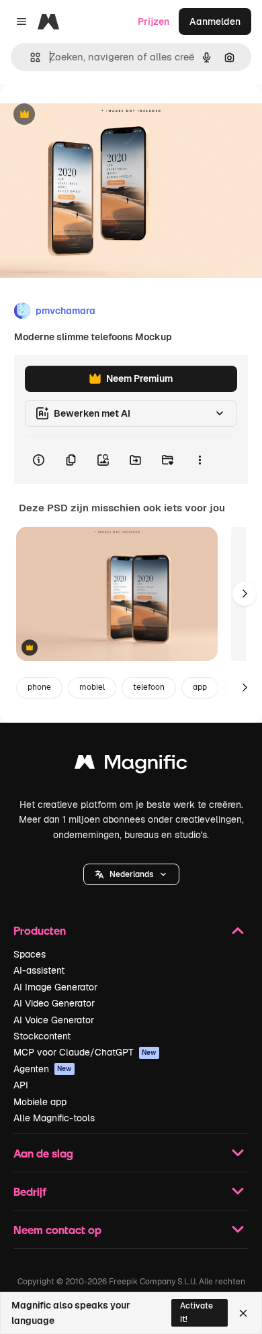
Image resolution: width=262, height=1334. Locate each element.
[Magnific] (131, 765)
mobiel (92, 687)
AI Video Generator (54, 1003)
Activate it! (196, 1312)
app (200, 687)
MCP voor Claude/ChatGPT (85, 1052)
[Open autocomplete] (29, 57)
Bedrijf (29, 1191)
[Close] (243, 1313)
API (20, 1085)
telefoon (149, 687)
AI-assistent (38, 970)
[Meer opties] (199, 459)
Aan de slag (43, 1153)
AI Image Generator (55, 987)
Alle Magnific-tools (54, 1118)
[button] (131, 874)
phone (39, 687)
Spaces (29, 954)
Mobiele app (40, 1102)
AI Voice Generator (53, 1020)
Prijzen (153, 21)
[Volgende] (244, 594)
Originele (88, 115)
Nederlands (131, 874)
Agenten (42, 1069)
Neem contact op (57, 1230)
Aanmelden (215, 21)
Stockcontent (42, 1036)
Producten (39, 930)
